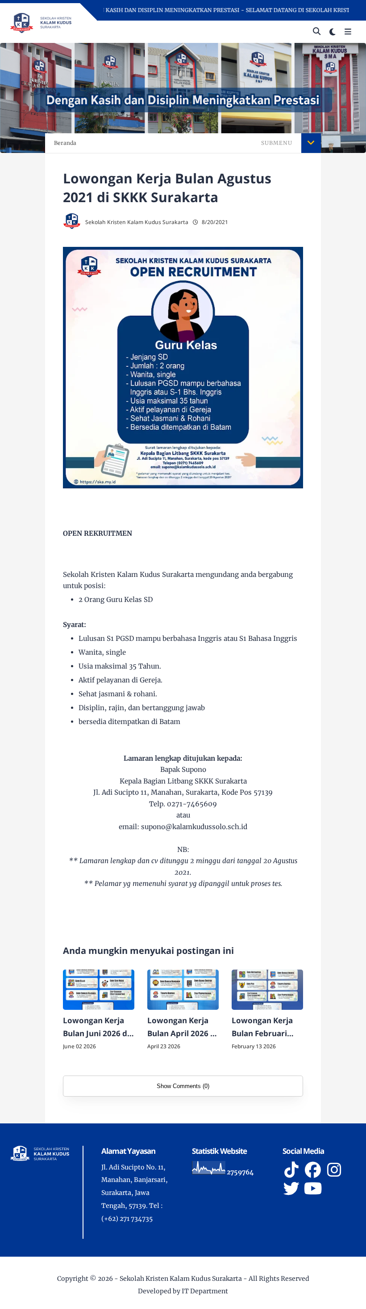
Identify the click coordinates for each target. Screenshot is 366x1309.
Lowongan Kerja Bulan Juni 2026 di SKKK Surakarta (96, 1027)
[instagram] (334, 1170)
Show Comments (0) (183, 1086)
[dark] (332, 32)
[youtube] (313, 1189)
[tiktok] (291, 1170)
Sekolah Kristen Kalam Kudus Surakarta (181, 1279)
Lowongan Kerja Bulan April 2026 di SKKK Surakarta (182, 1027)
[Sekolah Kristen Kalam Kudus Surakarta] (40, 22)
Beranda (65, 143)
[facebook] (313, 1170)
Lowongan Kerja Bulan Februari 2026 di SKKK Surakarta (262, 1027)
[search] (316, 31)
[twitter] (291, 1189)
